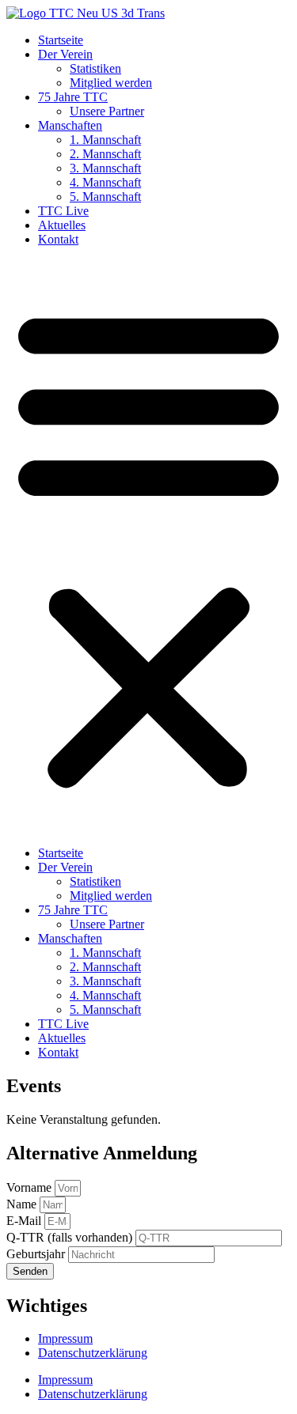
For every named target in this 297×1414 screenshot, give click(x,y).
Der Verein (65, 54)
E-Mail (25, 1220)
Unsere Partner (107, 111)
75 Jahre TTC (73, 97)
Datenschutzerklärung (92, 1352)
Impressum (65, 1338)
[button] (148, 546)
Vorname (30, 1187)
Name (23, 1204)
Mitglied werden (111, 82)
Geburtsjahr (37, 1254)
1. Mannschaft (105, 139)
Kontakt (58, 239)
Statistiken (95, 68)
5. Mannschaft (105, 196)
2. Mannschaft (105, 154)
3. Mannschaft (105, 168)
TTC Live (63, 210)
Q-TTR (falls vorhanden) (70, 1237)
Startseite (60, 40)
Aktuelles (62, 225)
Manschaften (70, 125)
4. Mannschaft (105, 182)
